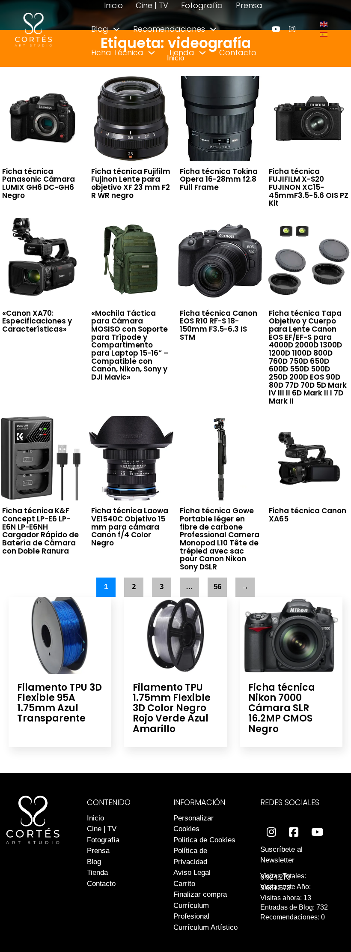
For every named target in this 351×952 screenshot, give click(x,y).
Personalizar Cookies (193, 823)
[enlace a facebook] (294, 832)
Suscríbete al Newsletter (281, 855)
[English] (324, 24)
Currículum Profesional (191, 911)
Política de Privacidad (190, 856)
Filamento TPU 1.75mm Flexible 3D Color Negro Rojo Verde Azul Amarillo (172, 708)
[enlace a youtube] (275, 29)
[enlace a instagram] (292, 29)
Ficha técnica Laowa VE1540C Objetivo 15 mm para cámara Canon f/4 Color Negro (129, 527)
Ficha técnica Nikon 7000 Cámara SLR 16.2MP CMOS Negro (281, 708)
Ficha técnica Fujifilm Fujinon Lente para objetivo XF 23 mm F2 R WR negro (130, 183)
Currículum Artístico (205, 927)
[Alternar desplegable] (116, 29)
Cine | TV (152, 5)
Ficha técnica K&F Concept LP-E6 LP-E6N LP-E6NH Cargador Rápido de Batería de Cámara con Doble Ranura (40, 531)
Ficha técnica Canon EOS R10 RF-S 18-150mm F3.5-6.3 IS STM (218, 325)
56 (217, 587)
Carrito (184, 884)
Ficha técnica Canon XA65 (307, 515)
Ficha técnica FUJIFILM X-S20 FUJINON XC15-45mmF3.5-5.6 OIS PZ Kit (308, 187)
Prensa (249, 5)
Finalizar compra (200, 894)
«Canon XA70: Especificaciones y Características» (37, 321)
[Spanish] (324, 34)
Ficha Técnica (117, 52)
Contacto (237, 52)
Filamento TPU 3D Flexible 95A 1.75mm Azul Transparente (59, 703)
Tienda (181, 52)
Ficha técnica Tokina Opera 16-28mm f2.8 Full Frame (219, 179)
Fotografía (202, 5)
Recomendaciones (169, 29)
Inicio (113, 5)
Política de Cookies (204, 840)
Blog (99, 29)
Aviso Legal (192, 872)
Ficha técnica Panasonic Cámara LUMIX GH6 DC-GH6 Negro (38, 183)
